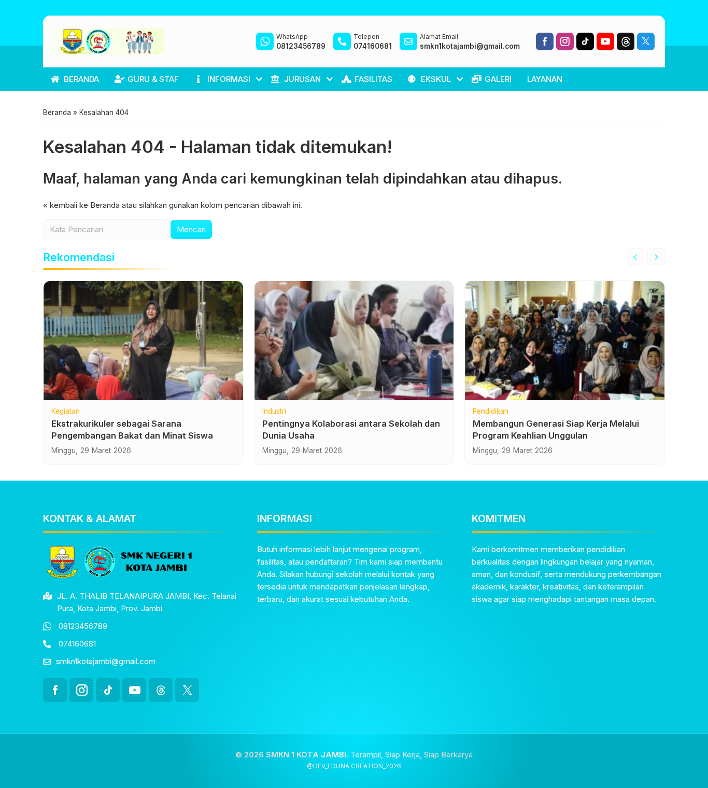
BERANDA (81, 79)
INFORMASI (228, 79)
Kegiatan (65, 411)
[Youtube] (605, 41)
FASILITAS (373, 79)
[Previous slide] (635, 257)
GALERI (498, 79)
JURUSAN (302, 79)
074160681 (77, 644)
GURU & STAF (153, 79)
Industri (274, 411)
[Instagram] (565, 41)
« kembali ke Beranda (81, 205)
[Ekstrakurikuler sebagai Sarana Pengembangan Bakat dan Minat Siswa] (143, 340)
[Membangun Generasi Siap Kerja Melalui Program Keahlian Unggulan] (564, 340)
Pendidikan (490, 411)
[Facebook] (545, 41)
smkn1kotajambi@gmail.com (105, 661)
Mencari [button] (191, 229)
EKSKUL (436, 79)
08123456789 (83, 626)
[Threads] (625, 41)
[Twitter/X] (646, 41)
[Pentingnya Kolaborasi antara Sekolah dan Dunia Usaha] (354, 340)
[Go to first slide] (656, 257)
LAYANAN (544, 79)
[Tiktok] (585, 41)
